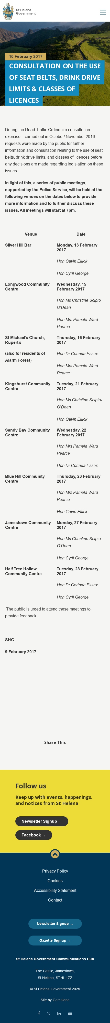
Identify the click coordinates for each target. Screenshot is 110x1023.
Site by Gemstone (55, 1000)
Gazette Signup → (55, 940)
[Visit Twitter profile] (48, 1014)
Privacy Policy (55, 871)
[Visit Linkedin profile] (59, 1014)
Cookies (55, 880)
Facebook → (33, 835)
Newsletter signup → (41, 821)
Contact (55, 900)
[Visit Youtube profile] (70, 1014)
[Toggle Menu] (103, 12)
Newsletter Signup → (55, 924)
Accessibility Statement (55, 890)
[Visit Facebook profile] (39, 1014)
